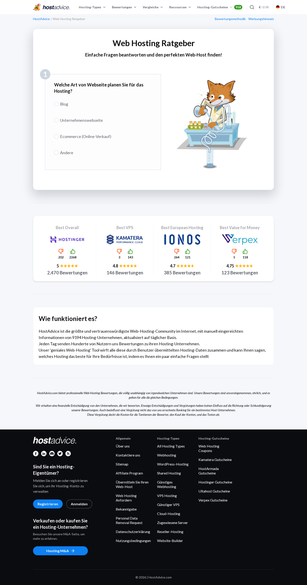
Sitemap (122, 464)
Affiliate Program (129, 473)
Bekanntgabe (126, 509)
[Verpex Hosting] (240, 239)
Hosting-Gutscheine (219, 7)
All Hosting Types (171, 446)
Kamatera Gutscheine (215, 459)
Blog (64, 104)
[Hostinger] (67, 239)
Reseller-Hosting (170, 531)
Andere (66, 152)
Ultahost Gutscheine (214, 491)
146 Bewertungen (125, 272)
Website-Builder (170, 540)
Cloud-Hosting (168, 513)
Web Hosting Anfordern (126, 497)
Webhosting (166, 455)
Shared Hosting (169, 473)
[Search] (251, 7)
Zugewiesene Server (172, 522)
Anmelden (79, 504)
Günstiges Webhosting (166, 484)
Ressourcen (178, 7)
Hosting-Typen (90, 7)
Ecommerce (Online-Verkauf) (85, 136)
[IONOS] (182, 239)
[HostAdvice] (51, 7)
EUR (264, 7)
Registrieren (48, 504)
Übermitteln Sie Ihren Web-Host (132, 484)
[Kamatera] (125, 239)
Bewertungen (122, 7)
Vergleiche (150, 7)
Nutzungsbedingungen (133, 540)
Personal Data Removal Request (129, 520)
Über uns (123, 446)
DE (283, 7)
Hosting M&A (57, 551)
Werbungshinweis (261, 19)
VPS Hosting (167, 495)
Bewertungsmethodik (230, 19)
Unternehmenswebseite (81, 120)
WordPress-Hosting (173, 464)
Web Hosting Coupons (208, 448)
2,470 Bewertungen (67, 272)
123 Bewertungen (239, 272)
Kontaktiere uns (128, 455)
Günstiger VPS (168, 504)
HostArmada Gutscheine (208, 470)
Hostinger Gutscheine (215, 482)
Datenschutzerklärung (133, 531)
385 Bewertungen (182, 272)
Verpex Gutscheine (212, 500)
